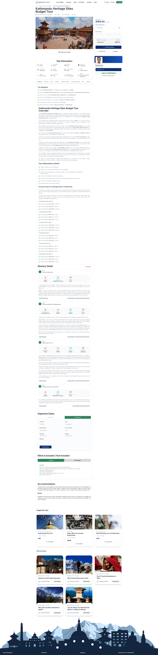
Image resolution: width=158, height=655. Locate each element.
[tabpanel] (64, 434)
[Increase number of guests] (119, 34)
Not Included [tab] (77, 460)
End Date (67, 433)
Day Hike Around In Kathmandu (45, 6)
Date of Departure (100, 24)
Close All (88, 266)
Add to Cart (102, 51)
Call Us (119, 2)
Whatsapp (111, 75)
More (95, 2)
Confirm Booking (109, 47)
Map (52, 81)
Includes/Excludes (75, 81)
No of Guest (98, 31)
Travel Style (81, 2)
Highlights (39, 81)
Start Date (42, 433)
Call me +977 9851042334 (109, 73)
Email (66, 421)
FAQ (83, 81)
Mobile (104, 75)
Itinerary (57, 81)
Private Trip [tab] (78, 417)
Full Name (42, 421)
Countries (68, 2)
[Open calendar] (119, 28)
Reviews (88, 81)
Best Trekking (60, 2)
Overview (46, 81)
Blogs (75, 2)
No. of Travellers (68, 427)
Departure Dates (65, 81)
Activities (89, 2)
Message (42, 438)
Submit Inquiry (45, 447)
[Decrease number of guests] (98, 34)
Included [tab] (51, 460)
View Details (51, 541)
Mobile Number (43, 427)
